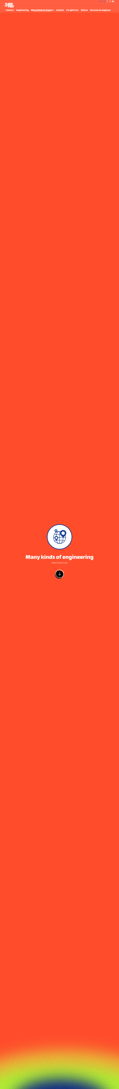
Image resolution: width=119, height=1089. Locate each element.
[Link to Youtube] (113, 1)
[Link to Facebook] (107, 1)
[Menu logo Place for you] (10, 5)
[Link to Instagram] (110, 1)
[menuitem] (10, 10)
